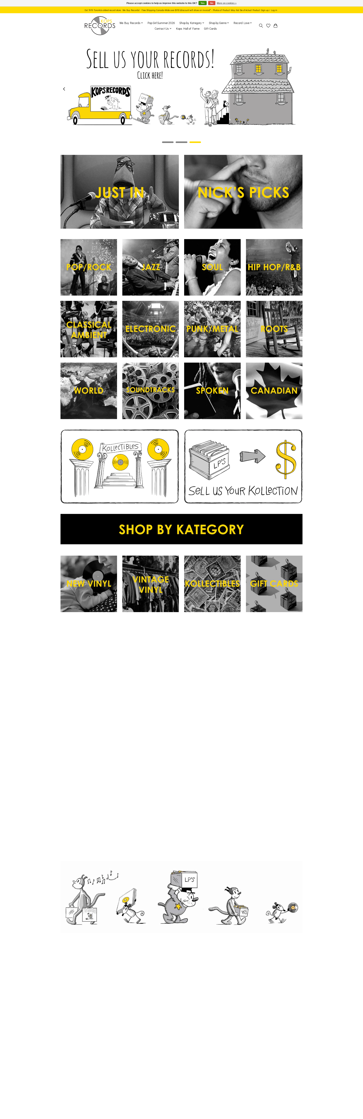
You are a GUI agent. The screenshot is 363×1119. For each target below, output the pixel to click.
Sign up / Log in (269, 10)
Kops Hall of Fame (187, 28)
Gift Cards (210, 28)
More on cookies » (227, 3)
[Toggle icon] (261, 25)
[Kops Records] (100, 25)
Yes (203, 3)
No (211, 3)
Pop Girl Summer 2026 (161, 23)
